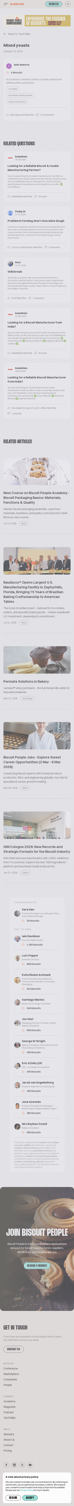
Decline (13, 1497)
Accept (30, 1497)
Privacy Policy (26, 1490)
